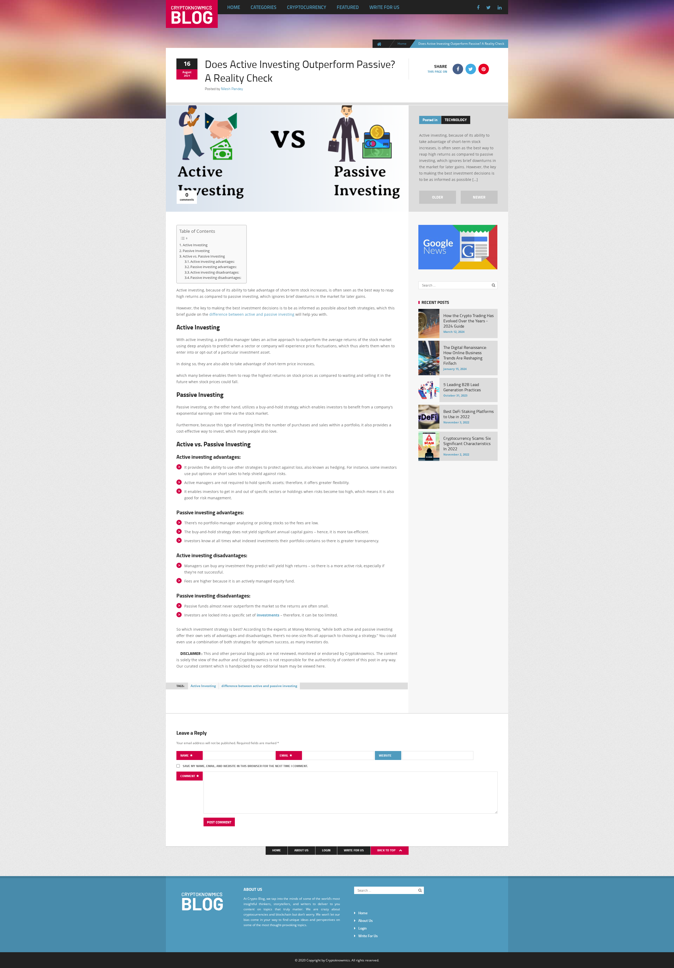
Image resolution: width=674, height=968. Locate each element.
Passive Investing (196, 250)
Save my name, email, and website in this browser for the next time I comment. (245, 766)
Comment (188, 776)
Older (437, 197)
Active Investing (195, 245)
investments (268, 615)
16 (187, 63)
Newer (479, 197)
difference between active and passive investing (251, 314)
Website (385, 755)
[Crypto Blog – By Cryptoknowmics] (192, 23)
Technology (456, 119)
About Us (301, 850)
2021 (187, 75)
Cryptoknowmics (338, 960)
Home (233, 7)
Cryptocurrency (306, 7)
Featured (348, 7)
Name (185, 755)
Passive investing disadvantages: (215, 277)
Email (284, 755)
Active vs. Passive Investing (204, 256)
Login (326, 850)
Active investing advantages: (212, 261)
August (186, 72)
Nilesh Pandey (232, 88)
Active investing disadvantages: (214, 272)
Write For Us (384, 7)
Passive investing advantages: (213, 267)
